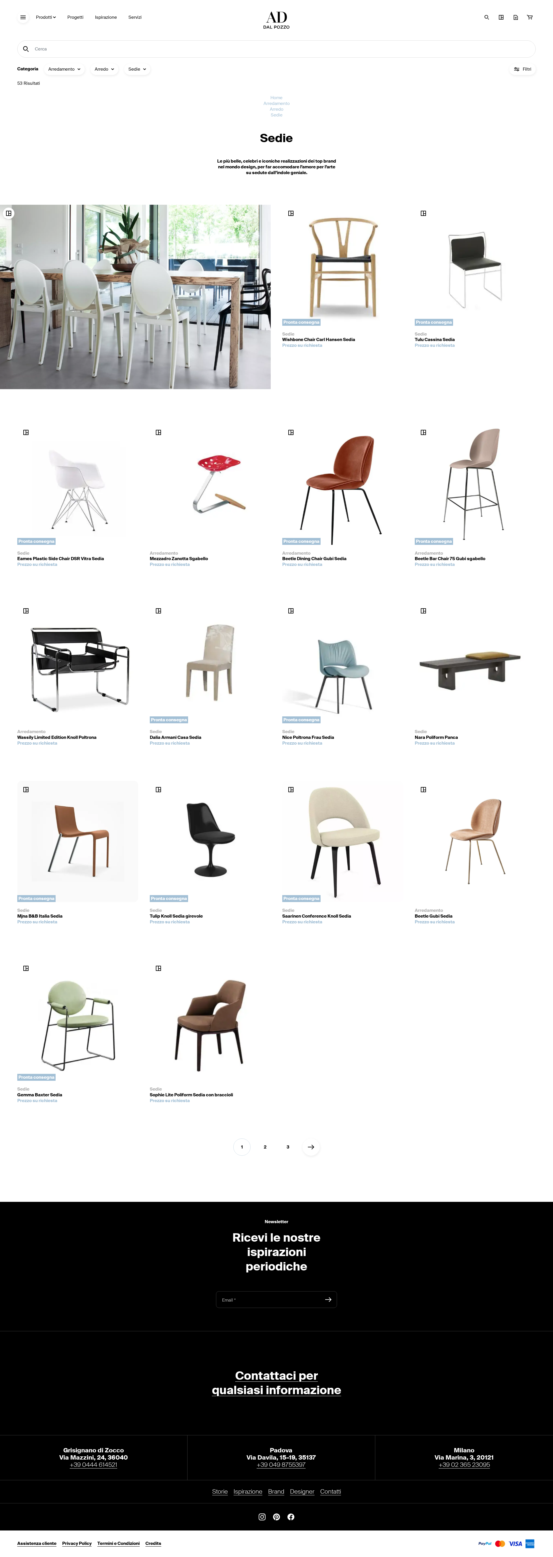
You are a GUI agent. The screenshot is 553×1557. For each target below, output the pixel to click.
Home (276, 98)
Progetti (75, 17)
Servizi (135, 17)
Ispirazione (106, 17)
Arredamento (277, 103)
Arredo (276, 109)
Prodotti (44, 17)
